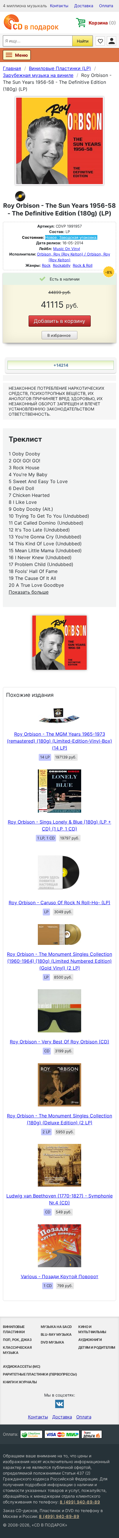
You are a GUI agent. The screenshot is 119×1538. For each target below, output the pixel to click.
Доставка (83, 5)
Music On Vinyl (66, 248)
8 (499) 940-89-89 (80, 1501)
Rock (46, 265)
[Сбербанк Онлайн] (31, 1434)
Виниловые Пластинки (14, 1329)
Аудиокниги (90, 1340)
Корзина (102, 23)
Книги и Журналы (20, 1382)
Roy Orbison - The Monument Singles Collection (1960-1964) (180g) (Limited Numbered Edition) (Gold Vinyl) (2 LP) (59, 961)
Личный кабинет (111, 41)
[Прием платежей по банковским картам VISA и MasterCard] (61, 1434)
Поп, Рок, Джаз (17, 1340)
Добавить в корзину (59, 321)
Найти (82, 41)
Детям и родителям (96, 1347)
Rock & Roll (82, 265)
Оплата (106, 5)
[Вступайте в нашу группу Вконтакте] (59, 1403)
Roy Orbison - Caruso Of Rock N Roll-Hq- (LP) (59, 902)
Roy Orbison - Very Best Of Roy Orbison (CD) (59, 1042)
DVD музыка (52, 1342)
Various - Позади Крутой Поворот (59, 1276)
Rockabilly (61, 265)
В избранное (59, 335)
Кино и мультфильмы (92, 1329)
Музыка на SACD (56, 1327)
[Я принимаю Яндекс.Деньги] (91, 1434)
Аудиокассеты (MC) (21, 1366)
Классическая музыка (17, 1350)
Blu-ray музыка (56, 1334)
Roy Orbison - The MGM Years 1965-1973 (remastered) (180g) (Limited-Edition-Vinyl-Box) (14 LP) (59, 741)
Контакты (59, 5)
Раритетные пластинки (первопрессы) (40, 1374)
